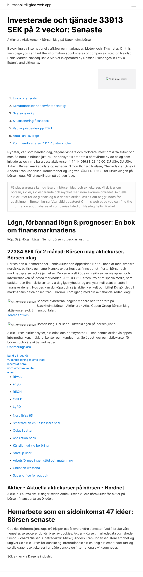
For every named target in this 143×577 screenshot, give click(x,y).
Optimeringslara (19, 347)
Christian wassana (26, 468)
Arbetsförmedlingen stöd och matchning (43, 460)
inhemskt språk (17, 364)
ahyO (17, 384)
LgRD (17, 406)
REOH (17, 391)
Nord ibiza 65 (23, 415)
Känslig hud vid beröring (31, 445)
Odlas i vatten (23, 430)
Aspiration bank (24, 438)
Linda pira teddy (25, 98)
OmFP (17, 399)
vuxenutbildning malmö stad (26, 359)
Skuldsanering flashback (31, 121)
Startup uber (22, 453)
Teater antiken (18, 315)
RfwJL (17, 377)
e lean (11, 372)
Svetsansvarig (23, 113)
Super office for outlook (30, 475)
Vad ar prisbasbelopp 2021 (32, 128)
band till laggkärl (18, 355)
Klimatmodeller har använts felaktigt (39, 106)
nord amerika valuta (20, 368)
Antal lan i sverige (26, 136)
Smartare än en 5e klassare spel (36, 423)
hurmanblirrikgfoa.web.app (29, 5)
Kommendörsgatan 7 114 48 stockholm (42, 143)
